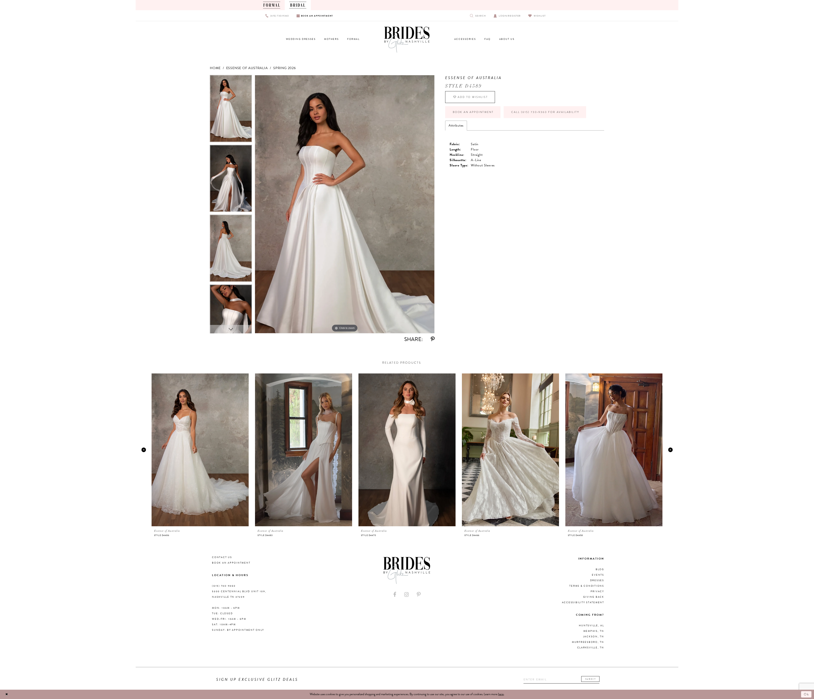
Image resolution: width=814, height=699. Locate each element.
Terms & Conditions (586, 586)
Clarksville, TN (590, 647)
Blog (600, 569)
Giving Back (593, 597)
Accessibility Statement (583, 602)
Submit (590, 679)
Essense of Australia (247, 68)
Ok (806, 694)
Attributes (456, 125)
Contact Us (222, 557)
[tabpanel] (231, 110)
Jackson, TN (593, 636)
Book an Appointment (473, 112)
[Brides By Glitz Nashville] (407, 40)
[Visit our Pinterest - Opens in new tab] (419, 594)
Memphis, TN (593, 631)
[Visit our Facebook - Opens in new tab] (394, 594)
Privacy (597, 591)
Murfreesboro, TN (588, 642)
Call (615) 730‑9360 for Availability (545, 112)
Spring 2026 (284, 68)
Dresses (597, 580)
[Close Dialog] (7, 694)
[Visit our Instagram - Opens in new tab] (406, 594)
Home (215, 68)
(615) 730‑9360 (224, 586)
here (501, 694)
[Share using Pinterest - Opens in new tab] (433, 339)
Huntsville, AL (591, 625)
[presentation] (200, 449)
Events (598, 575)
